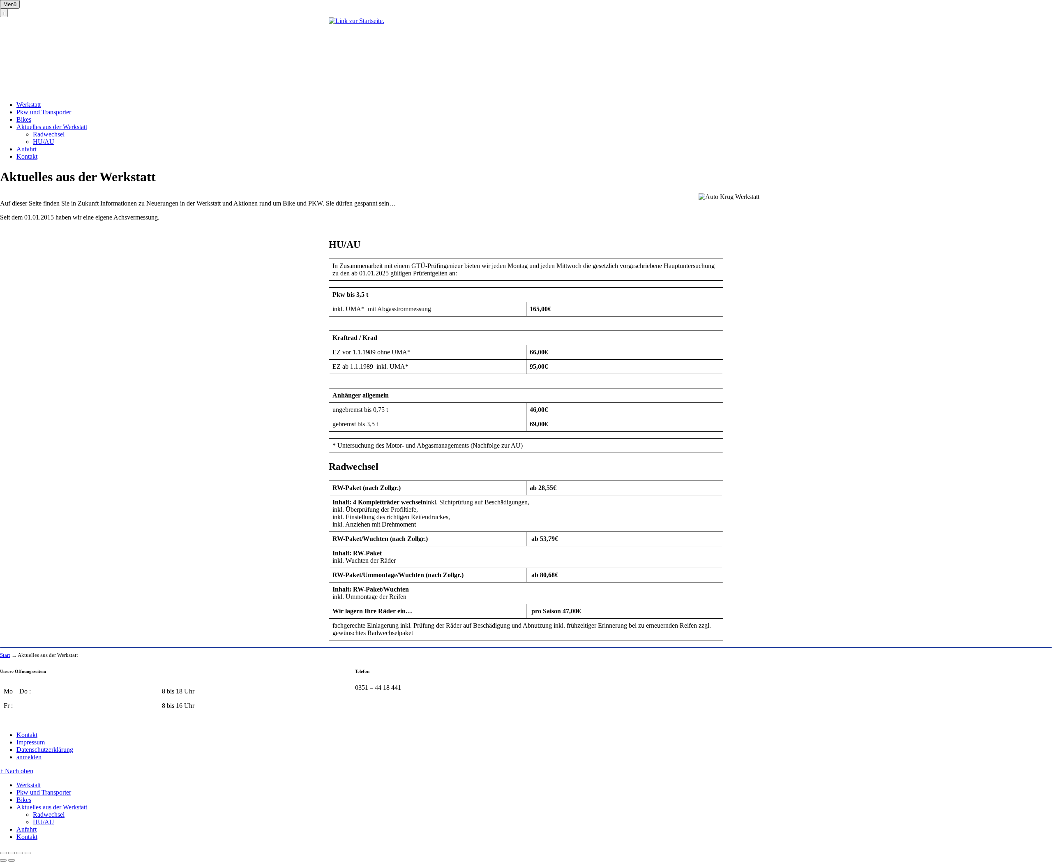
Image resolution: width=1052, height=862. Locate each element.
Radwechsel (49, 134)
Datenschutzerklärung (44, 749)
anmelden (29, 756)
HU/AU (43, 141)
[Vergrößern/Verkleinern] (28, 853)
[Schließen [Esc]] (3, 853)
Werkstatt (28, 104)
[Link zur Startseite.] (526, 56)
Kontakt (26, 156)
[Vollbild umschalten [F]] (19, 853)
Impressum (30, 742)
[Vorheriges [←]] (3, 860)
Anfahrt (26, 149)
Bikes (23, 119)
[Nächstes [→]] (11, 860)
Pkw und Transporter (43, 112)
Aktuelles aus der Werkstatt (51, 126)
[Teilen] (11, 853)
